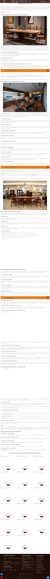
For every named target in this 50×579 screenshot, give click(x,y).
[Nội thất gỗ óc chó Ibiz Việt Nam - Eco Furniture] (6, 1)
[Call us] (23, 574)
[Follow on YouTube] (26, 574)
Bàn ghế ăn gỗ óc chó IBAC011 (8, 499)
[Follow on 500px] (28, 574)
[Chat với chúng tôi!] (48, 577)
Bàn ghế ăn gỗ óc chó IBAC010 (25, 499)
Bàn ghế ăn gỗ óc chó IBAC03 (42, 531)
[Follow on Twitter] (21, 574)
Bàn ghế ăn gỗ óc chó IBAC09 (42, 499)
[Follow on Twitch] (30, 574)
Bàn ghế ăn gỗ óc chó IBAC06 (42, 515)
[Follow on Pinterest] (25, 574)
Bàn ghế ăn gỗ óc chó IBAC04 (25, 531)
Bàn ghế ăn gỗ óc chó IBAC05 (8, 531)
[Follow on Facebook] (20, 574)
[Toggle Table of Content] (8, 12)
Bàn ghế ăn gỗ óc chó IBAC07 (25, 515)
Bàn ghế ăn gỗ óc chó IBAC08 (8, 515)
